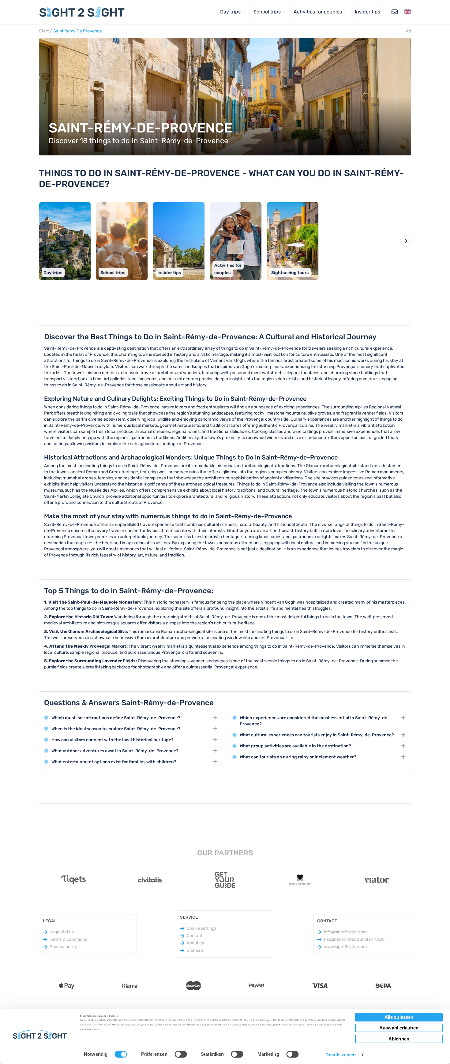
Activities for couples (318, 12)
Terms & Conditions (68, 939)
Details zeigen (340, 1054)
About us (195, 943)
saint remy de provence (77, 31)
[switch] (180, 1054)
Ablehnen (398, 1038)
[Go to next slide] (405, 241)
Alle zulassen (398, 1017)
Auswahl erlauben (398, 1027)
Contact (194, 935)
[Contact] (395, 12)
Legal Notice (62, 932)
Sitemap (195, 950)
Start (44, 31)
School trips (267, 12)
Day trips (230, 12)
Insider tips (367, 12)
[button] (407, 12)
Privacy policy (63, 946)
